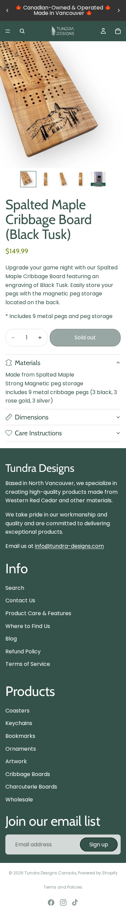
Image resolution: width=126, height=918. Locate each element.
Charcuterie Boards (31, 787)
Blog (11, 639)
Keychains (18, 723)
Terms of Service (27, 664)
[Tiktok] (75, 902)
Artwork (16, 761)
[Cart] (118, 31)
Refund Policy (23, 651)
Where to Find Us (27, 626)
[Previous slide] (7, 10)
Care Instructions (38, 433)
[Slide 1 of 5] (28, 179)
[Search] (22, 31)
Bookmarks (20, 736)
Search (14, 588)
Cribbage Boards (27, 774)
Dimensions (31, 417)
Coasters (17, 711)
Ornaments (20, 748)
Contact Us (20, 600)
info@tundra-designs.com (69, 546)
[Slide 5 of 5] (98, 179)
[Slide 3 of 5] (63, 179)
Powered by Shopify (98, 873)
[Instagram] (63, 902)
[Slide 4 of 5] (80, 179)
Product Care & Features (38, 613)
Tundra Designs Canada (50, 873)
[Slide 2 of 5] (45, 179)
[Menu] (7, 31)
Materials (27, 363)
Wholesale (19, 799)
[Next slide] (118, 10)
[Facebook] (51, 902)
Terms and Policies (63, 887)
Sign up (98, 844)
